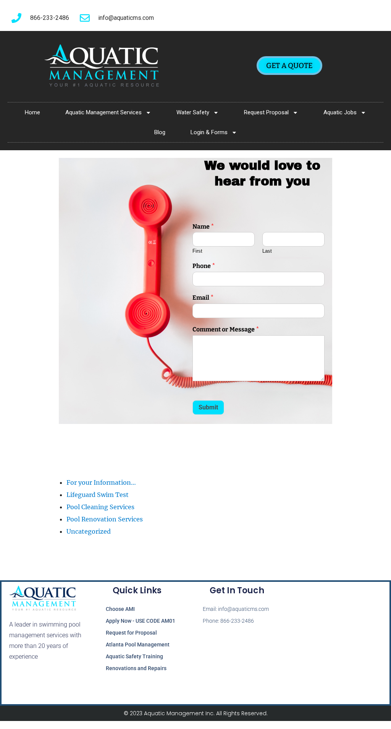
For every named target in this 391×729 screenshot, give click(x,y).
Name (203, 226)
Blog (159, 132)
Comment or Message (225, 329)
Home (32, 112)
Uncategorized (88, 531)
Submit (208, 407)
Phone (203, 266)
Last (267, 251)
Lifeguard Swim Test (97, 494)
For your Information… (101, 482)
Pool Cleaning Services (100, 507)
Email (203, 297)
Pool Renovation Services (104, 519)
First (197, 251)
